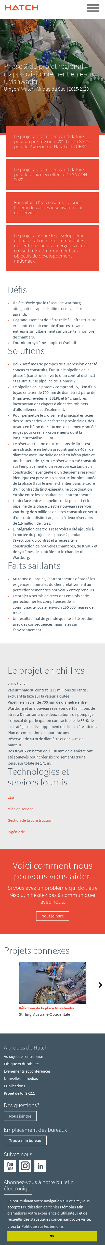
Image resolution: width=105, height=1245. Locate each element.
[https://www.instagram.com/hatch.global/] (25, 1165)
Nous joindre (53, 915)
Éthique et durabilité (21, 1063)
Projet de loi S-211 (19, 1093)
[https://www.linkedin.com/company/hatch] (40, 1165)
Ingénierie (16, 831)
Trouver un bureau (25, 1140)
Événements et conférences (27, 1071)
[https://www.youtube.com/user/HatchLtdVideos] (10, 1165)
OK (52, 1236)
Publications (14, 1085)
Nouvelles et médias (21, 1078)
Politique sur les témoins (42, 1226)
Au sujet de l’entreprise (23, 1056)
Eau (11, 797)
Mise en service (20, 808)
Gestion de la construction (30, 820)
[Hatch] (22, 6)
